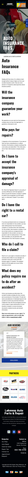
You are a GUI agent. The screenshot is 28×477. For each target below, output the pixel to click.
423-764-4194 (11, 417)
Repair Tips (5, 449)
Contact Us (5, 451)
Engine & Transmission (11, 335)
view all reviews (14, 360)
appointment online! (16, 317)
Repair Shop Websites (18, 464)
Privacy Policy (22, 466)
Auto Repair (5, 444)
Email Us (23, 452)
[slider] (14, 327)
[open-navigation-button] (2, 4)
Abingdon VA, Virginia (11, 337)
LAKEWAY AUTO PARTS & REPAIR (12, 56)
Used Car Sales (6, 446)
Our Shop (4, 441)
